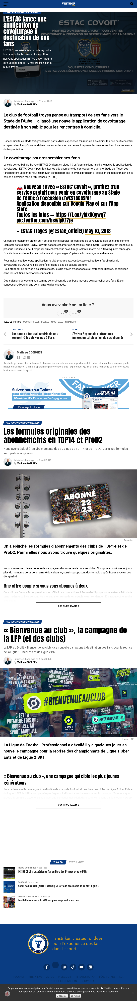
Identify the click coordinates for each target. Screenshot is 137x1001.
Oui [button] (63, 313)
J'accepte (61, 996)
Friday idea (88, 981)
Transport (72, 322)
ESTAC (45, 322)
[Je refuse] (132, 992)
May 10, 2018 (98, 231)
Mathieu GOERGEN (27, 104)
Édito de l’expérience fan (61, 981)
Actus (50, 976)
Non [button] (76, 313)
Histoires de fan (85, 976)
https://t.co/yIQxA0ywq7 (80, 215)
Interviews (35, 976)
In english (64, 976)
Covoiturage (32, 322)
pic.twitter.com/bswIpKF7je (45, 220)
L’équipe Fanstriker (111, 976)
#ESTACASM (77, 198)
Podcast (19, 976)
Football (57, 322)
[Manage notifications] (7, 993)
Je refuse (75, 996)
